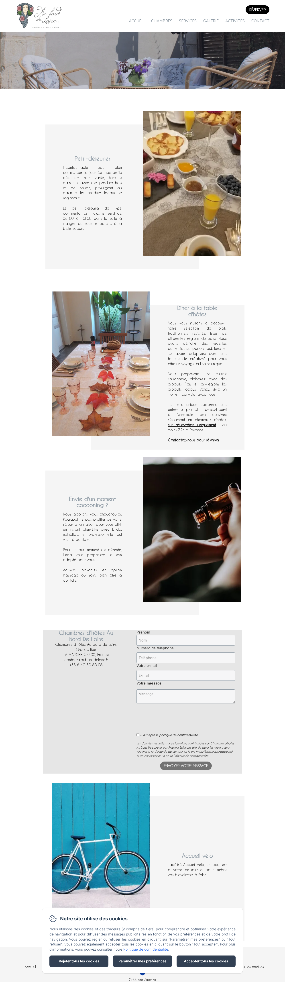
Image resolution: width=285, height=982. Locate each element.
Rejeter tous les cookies (79, 961)
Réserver (257, 9)
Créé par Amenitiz (143, 980)
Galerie (211, 21)
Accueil (137, 21)
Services (188, 21)
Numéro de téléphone (155, 648)
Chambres (161, 21)
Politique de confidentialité (145, 949)
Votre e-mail (146, 665)
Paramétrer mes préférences (142, 961)
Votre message (148, 683)
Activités (235, 21)
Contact (260, 21)
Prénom (143, 632)
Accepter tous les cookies (206, 961)
